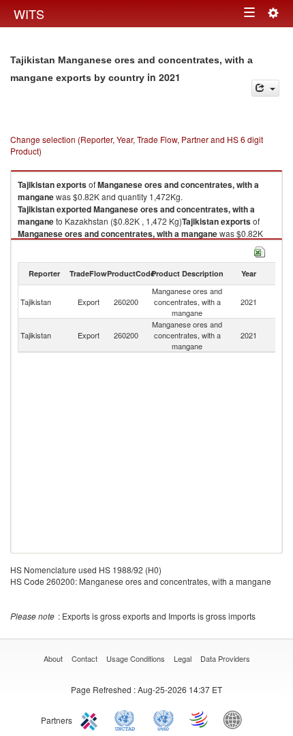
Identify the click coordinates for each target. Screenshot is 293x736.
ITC (91, 719)
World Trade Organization (199, 719)
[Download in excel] (259, 250)
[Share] (265, 88)
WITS (29, 13)
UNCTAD (127, 719)
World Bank (235, 719)
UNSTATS (163, 719)
